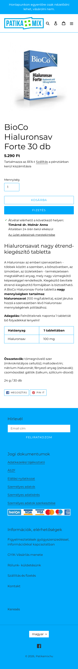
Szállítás (42, 162)
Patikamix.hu (44, 656)
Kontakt (14, 586)
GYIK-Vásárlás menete (25, 555)
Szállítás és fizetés (22, 575)
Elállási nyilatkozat (21, 478)
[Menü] (72, 23)
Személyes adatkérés (24, 495)
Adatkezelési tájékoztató (26, 462)
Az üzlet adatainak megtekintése (31, 235)
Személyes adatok (21, 486)
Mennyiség (12, 179)
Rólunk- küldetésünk (24, 565)
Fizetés (39, 210)
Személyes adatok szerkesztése (31, 503)
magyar (38, 634)
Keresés (14, 609)
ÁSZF (11, 470)
